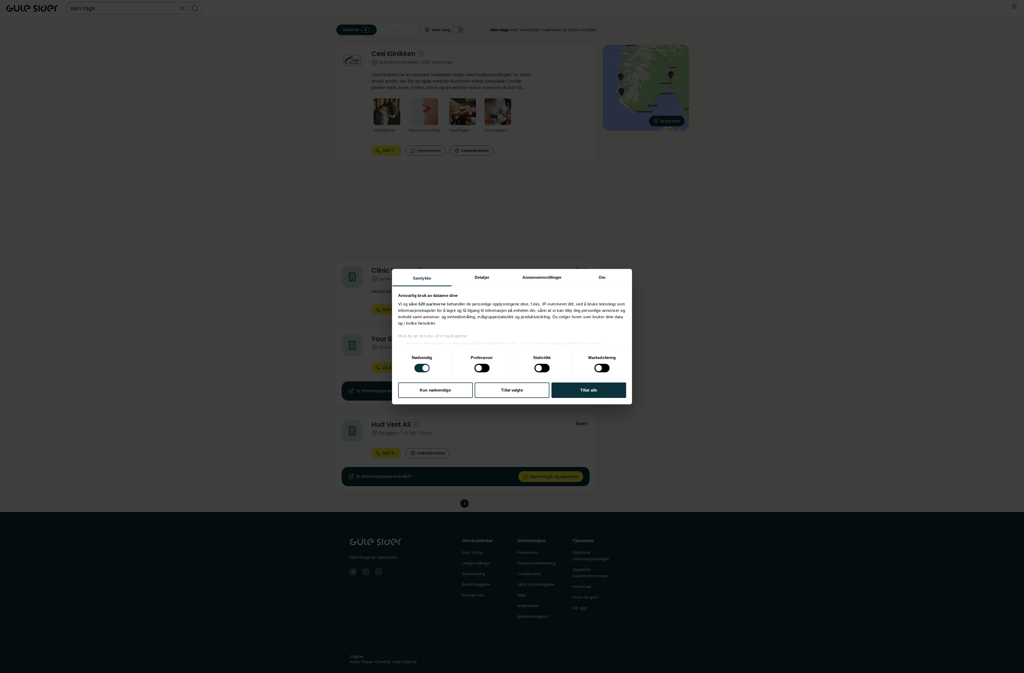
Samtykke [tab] (422, 278)
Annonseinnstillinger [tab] (542, 277)
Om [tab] (602, 277)
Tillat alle (588, 390)
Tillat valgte (512, 390)
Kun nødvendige (435, 390)
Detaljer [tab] (482, 277)
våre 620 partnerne (427, 303)
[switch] (482, 368)
